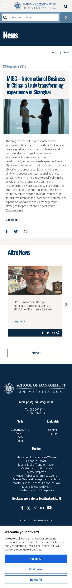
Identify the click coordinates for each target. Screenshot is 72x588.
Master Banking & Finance (36, 468)
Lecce (20, 437)
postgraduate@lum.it (39, 402)
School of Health (36, 461)
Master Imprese (36, 472)
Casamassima (20, 429)
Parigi (20, 440)
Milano (20, 433)
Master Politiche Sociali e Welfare (36, 457)
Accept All (36, 558)
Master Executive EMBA (36, 486)
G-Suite (53, 433)
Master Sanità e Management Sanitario (36, 479)
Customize (36, 569)
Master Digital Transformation (36, 464)
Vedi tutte (36, 353)
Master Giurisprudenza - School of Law (36, 483)
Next (66, 304)
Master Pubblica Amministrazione (36, 475)
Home (55, 52)
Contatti (53, 429)
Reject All (36, 579)
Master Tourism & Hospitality (36, 490)
